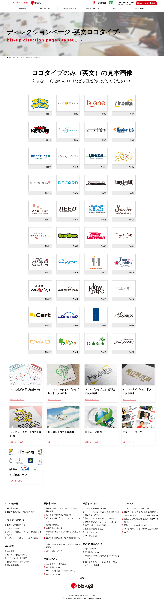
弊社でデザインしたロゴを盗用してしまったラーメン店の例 (102, 563)
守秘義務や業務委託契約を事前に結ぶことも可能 (102, 557)
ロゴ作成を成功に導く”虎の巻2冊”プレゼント (63, 539)
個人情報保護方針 (14, 565)
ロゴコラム (128, 532)
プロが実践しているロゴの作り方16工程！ (141, 529)
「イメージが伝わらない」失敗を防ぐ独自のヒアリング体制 (102, 513)
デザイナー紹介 (13, 528)
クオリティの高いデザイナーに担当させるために (24, 533)
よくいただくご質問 (54, 551)
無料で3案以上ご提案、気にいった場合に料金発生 (62, 509)
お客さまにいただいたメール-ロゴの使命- (141, 515)
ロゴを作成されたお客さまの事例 (20, 512)
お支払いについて (53, 574)
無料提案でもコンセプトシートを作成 (100, 522)
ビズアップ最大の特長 (16, 525)
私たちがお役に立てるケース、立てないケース (63, 519)
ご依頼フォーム (91, 532)
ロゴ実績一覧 (12, 508)
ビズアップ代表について (17, 555)
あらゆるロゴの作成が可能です (58, 515)
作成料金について (53, 567)
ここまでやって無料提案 (56, 564)
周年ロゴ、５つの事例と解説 (136, 525)
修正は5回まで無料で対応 (95, 525)
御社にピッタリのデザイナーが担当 (99, 518)
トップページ (12, 57)
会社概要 (102, 3)
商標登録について (92, 552)
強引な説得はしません (94, 529)
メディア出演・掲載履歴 (17, 558)
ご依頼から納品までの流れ (96, 508)
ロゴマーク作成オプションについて (60, 571)
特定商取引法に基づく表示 (18, 562)
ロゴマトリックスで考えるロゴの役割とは (141, 512)
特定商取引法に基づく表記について (82, 595)
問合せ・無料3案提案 (146, 3)
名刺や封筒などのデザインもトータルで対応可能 (63, 545)
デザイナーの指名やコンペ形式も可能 (22, 538)
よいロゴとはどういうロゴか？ (136, 508)
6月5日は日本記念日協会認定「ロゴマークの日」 (141, 520)
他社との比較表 (52, 525)
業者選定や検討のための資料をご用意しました (63, 533)
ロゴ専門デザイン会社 (18, 3)
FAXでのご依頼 (91, 536)
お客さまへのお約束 (54, 528)
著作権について (91, 549)
